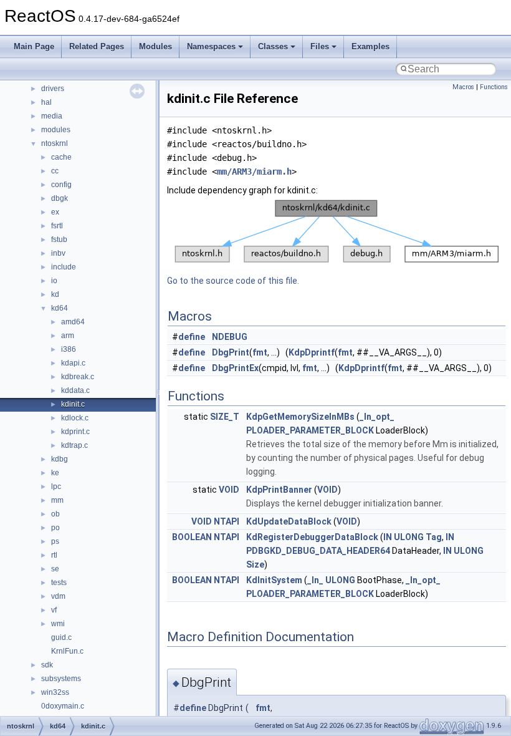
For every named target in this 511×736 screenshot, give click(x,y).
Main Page (34, 46)
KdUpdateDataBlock (289, 521)
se (55, 568)
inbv (58, 253)
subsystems (61, 678)
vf (54, 610)
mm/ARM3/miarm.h (254, 172)
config (61, 184)
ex (55, 212)
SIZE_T (224, 417)
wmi (58, 623)
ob (55, 514)
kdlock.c (74, 418)
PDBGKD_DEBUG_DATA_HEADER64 (318, 551)
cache (61, 157)
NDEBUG (229, 337)
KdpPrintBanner (279, 490)
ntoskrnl (54, 143)
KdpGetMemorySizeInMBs (300, 417)
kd (55, 294)
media (51, 116)
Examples (370, 46)
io (54, 280)
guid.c (61, 637)
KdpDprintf (312, 352)
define (191, 337)
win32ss (55, 692)
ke (55, 472)
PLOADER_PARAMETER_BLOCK (310, 430)
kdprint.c (75, 431)
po (55, 527)
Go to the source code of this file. (233, 281)
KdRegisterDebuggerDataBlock (312, 537)
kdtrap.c (74, 445)
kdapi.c (73, 363)
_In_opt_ (377, 417)
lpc (56, 486)
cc (55, 171)
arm (67, 335)
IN (387, 537)
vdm (58, 596)
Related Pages (96, 46)
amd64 (73, 321)
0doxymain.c (62, 706)
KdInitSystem (274, 580)
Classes (273, 46)
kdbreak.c (77, 376)
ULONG (409, 537)
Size (255, 564)
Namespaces (211, 46)
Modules (155, 46)
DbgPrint (230, 352)
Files (319, 46)
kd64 (59, 308)
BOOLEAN (192, 537)
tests (59, 582)
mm (57, 500)
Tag (434, 537)
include (63, 267)
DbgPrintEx (235, 368)
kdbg (59, 459)
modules (55, 129)
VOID (229, 490)
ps (55, 541)
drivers (52, 88)
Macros (463, 87)
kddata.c (75, 390)
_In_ (315, 580)
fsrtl (57, 225)
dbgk (59, 198)
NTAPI (226, 521)
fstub (59, 239)
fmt (259, 352)
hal (46, 102)
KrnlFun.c (67, 651)
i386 (68, 349)
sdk (47, 665)
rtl (54, 555)
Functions (494, 87)
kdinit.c (73, 404)
